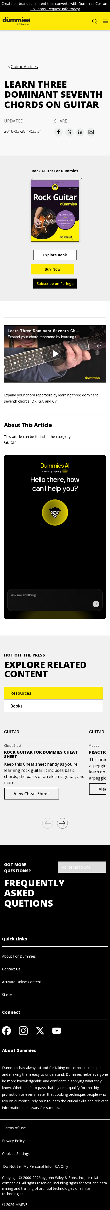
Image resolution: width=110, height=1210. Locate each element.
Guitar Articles (24, 66)
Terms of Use (14, 1127)
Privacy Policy (13, 1140)
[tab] (53, 693)
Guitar (10, 442)
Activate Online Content (21, 981)
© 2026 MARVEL (15, 1204)
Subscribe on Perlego (55, 283)
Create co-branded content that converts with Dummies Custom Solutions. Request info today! (55, 6)
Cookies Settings (16, 1153)
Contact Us (11, 969)
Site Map (9, 994)
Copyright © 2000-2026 (21, 1177)
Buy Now (52, 269)
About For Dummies (19, 956)
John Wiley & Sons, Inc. (65, 1177)
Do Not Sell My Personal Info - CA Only (35, 1166)
